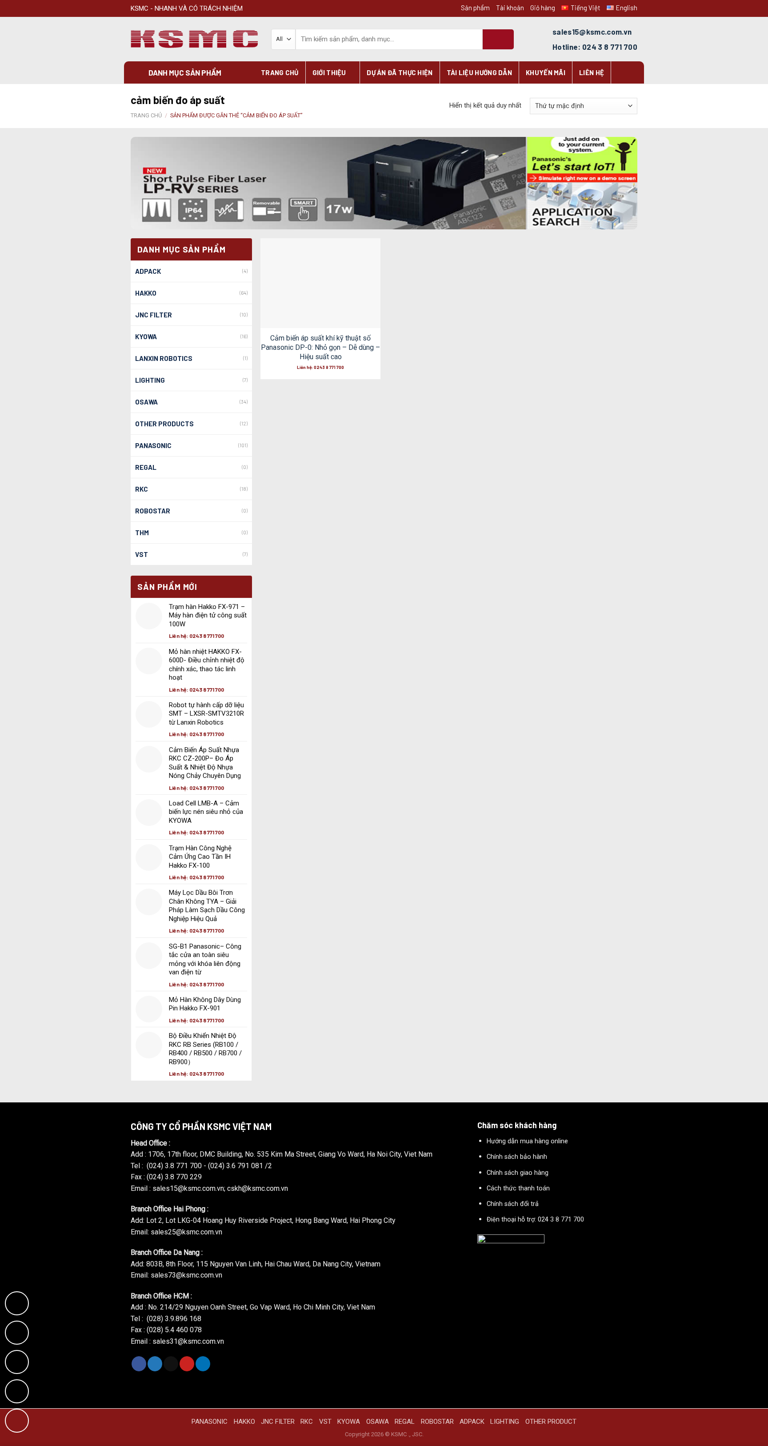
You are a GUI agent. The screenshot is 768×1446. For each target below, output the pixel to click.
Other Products (164, 424)
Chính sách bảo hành (517, 1157)
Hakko (145, 293)
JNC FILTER (153, 315)
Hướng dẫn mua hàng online (527, 1141)
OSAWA (146, 402)
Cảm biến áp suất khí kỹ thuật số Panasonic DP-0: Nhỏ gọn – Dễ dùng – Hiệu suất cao (320, 347)
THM (142, 533)
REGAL (145, 467)
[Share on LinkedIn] (203, 1363)
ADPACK (148, 271)
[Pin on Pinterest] (187, 1363)
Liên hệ (591, 72)
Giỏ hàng (542, 8)
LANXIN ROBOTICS (163, 358)
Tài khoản (510, 8)
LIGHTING (150, 380)
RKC (141, 489)
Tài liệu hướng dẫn (479, 72)
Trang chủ (280, 72)
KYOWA (146, 336)
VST (141, 554)
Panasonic (153, 445)
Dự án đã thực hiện (399, 72)
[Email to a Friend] (171, 1363)
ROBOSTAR (152, 511)
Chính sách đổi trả (513, 1204)
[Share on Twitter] (155, 1363)
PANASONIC (210, 1422)
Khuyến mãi (545, 72)
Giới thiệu (329, 72)
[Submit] (498, 39)
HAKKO (244, 1422)
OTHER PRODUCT (550, 1422)
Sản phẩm (475, 8)
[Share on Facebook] (139, 1363)
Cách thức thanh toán (518, 1188)
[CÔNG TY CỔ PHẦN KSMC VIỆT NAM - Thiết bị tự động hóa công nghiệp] (194, 39)
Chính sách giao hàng (517, 1173)
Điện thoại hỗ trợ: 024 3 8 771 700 (535, 1219)
